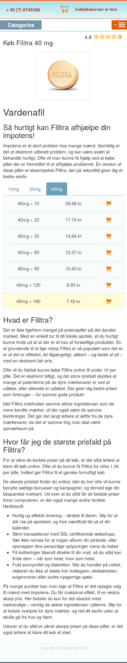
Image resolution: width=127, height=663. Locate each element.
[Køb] (108, 203)
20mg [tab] (35, 189)
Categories (21, 25)
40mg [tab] (56, 189)
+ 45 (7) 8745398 (23, 9)
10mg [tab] (13, 189)
